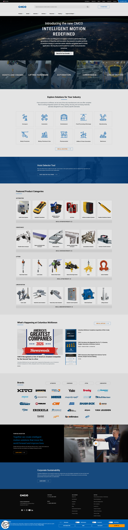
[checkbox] (61, 522)
